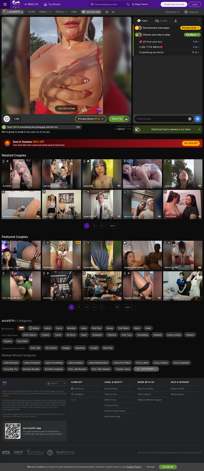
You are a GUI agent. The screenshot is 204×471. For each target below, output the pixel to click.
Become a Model (145, 389)
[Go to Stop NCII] (65, 453)
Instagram (79, 394)
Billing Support (177, 394)
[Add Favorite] (7, 119)
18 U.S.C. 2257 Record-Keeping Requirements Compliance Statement (169, 453)
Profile (31, 11)
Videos (45, 11)
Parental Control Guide (114, 411)
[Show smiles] (190, 119)
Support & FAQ (177, 389)
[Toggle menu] (5, 4)
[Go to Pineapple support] (50, 453)
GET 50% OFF (191, 143)
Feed (74, 11)
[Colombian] (21, 328)
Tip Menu (191, 34)
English (54, 383)
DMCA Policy (110, 400)
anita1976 (8, 320)
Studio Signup (144, 394)
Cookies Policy (111, 405)
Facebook (79, 389)
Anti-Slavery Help (112, 416)
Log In (195, 4)
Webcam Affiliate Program (150, 400)
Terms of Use (110, 394)
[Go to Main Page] (16, 4)
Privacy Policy (110, 389)
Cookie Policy (133, 467)
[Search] (128, 4)
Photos (62, 11)
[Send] (197, 119)
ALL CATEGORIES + (146, 369)
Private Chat (189, 28)
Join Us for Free (66, 108)
